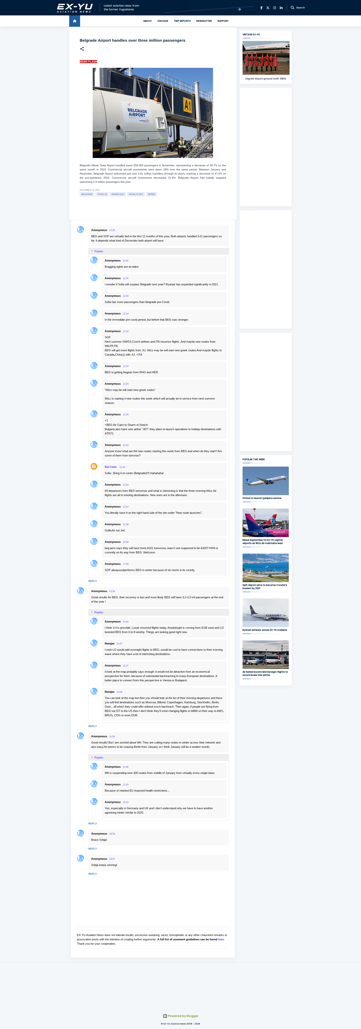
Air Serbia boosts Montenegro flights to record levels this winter (265, 673)
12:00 (126, 296)
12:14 (126, 313)
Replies (98, 251)
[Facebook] (261, 7)
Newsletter (204, 21)
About (147, 21)
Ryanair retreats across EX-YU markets (265, 630)
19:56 (112, 834)
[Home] (74, 21)
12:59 (126, 542)
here (221, 939)
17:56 (126, 564)
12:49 (126, 524)
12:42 (126, 445)
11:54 (125, 278)
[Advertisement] (266, 147)
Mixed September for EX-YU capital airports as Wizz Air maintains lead (263, 541)
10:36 (112, 591)
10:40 (126, 621)
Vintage (162, 21)
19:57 (112, 859)
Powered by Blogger (182, 1016)
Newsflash (117, 194)
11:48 (125, 767)
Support (223, 21)
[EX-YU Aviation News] (74, 8)
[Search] (292, 7)
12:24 (126, 366)
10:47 (119, 643)
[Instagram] (274, 7)
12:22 (126, 331)
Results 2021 (136, 194)
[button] (82, 49)
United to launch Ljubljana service (262, 498)
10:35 (112, 230)
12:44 (122, 467)
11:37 (125, 665)
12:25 (126, 384)
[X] (267, 7)
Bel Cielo (111, 466)
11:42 (125, 260)
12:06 (119, 692)
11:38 (112, 736)
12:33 (126, 414)
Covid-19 (102, 194)
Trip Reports (182, 21)
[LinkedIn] (281, 7)
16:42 (126, 802)
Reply (92, 580)
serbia (151, 194)
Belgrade (87, 194)
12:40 (126, 784)
